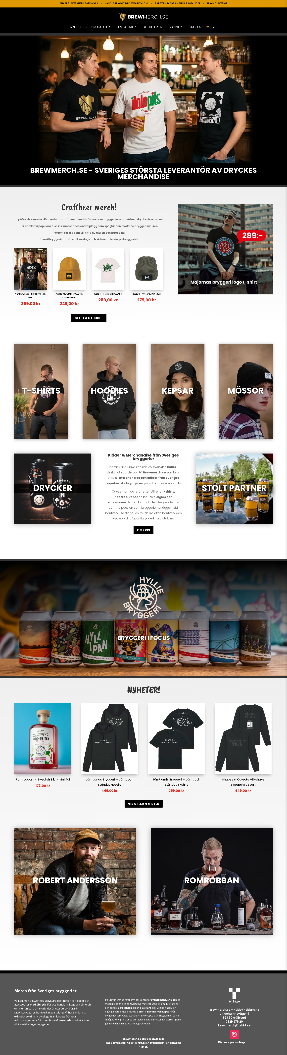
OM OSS (195, 27)
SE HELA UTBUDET (89, 318)
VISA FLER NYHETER (143, 803)
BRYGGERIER (126, 27)
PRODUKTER (100, 27)
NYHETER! (77, 27)
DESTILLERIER (152, 27)
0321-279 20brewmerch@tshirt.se (234, 1024)
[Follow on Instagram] (234, 1034)
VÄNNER (175, 27)
